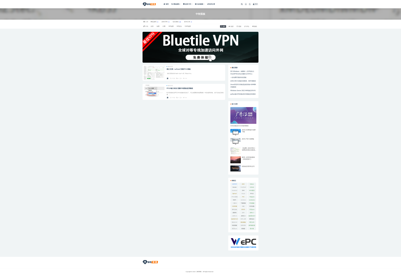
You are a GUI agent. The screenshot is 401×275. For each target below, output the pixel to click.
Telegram (251, 196)
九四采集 (234, 206)
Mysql (243, 193)
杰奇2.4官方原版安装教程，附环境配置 (243, 81)
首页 (167, 4)
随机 (255, 26)
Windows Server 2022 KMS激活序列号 (243, 90)
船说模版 (243, 222)
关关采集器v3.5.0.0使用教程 (239, 126)
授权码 (234, 212)
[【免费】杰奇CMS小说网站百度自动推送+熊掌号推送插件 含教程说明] (235, 151)
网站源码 (154, 22)
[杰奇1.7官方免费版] (235, 141)
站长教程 (177, 22)
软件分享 (212, 4)
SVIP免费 (188, 26)
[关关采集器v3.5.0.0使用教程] (243, 115)
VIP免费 (171, 26)
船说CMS (234, 222)
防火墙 (252, 228)
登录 (256, 4)
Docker (235, 187)
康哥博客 (199, 271)
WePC (234, 200)
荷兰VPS (251, 222)
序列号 (243, 209)
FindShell (243, 187)
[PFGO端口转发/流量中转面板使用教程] (154, 91)
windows (243, 200)
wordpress (252, 200)
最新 (223, 26)
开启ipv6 (251, 209)
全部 (152, 26)
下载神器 (243, 203)
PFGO (252, 193)
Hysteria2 (234, 190)
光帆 (243, 206)
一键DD (234, 203)
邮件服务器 (252, 225)
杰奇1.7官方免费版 (248, 139)
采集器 (243, 228)
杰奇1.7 (252, 212)
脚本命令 (251, 219)
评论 (247, 26)
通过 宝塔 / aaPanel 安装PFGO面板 (179, 69)
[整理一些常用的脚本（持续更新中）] (235, 159)
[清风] (168, 78)
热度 (231, 26)
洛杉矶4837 (252, 215)
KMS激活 (251, 190)
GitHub (252, 187)
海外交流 (170, 66)
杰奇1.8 (234, 215)
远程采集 (243, 225)
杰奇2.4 (243, 215)
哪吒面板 (234, 209)
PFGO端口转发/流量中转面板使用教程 (180, 88)
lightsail (234, 193)
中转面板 (251, 203)
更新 (239, 26)
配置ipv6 (234, 228)
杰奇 (243, 212)
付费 (163, 26)
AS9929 (234, 184)
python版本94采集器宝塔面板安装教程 (243, 94)
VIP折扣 (179, 26)
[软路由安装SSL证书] (235, 168)
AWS (243, 184)
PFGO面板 (235, 196)
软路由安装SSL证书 (248, 166)
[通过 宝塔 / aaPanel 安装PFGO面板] (154, 75)
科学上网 (243, 219)
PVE (243, 196)
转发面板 (234, 225)
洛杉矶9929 (234, 219)
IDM (243, 190)
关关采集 (251, 206)
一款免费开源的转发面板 (238, 77)
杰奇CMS (165, 22)
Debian (252, 184)
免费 (158, 26)
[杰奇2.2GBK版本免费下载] (235, 132)
